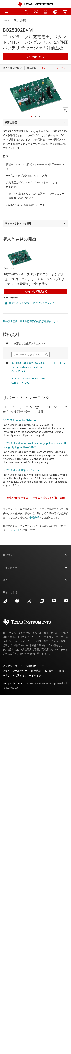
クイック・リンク (12, 567)
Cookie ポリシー (35, 665)
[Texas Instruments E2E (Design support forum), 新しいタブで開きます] (54, 601)
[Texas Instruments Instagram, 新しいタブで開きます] (5, 601)
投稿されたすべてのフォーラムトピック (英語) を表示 (35, 497)
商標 (61, 670)
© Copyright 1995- (15, 683)
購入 (5, 579)
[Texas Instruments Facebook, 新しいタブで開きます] (17, 601)
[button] (6, 11)
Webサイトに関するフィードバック (22, 675)
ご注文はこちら (35, 56)
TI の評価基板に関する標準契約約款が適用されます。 (32, 321)
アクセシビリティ (12, 665)
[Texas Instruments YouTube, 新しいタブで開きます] (66, 601)
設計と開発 (20, 20)
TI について (9, 555)
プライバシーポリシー (15, 670)
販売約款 (36, 670)
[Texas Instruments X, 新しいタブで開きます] (29, 601)
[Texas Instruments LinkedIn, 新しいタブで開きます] (42, 601)
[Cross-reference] (36, 11)
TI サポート (14, 530)
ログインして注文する (35, 291)
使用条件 (34, 517)
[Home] (35, 4)
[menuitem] (26, 11)
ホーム (6, 20)
